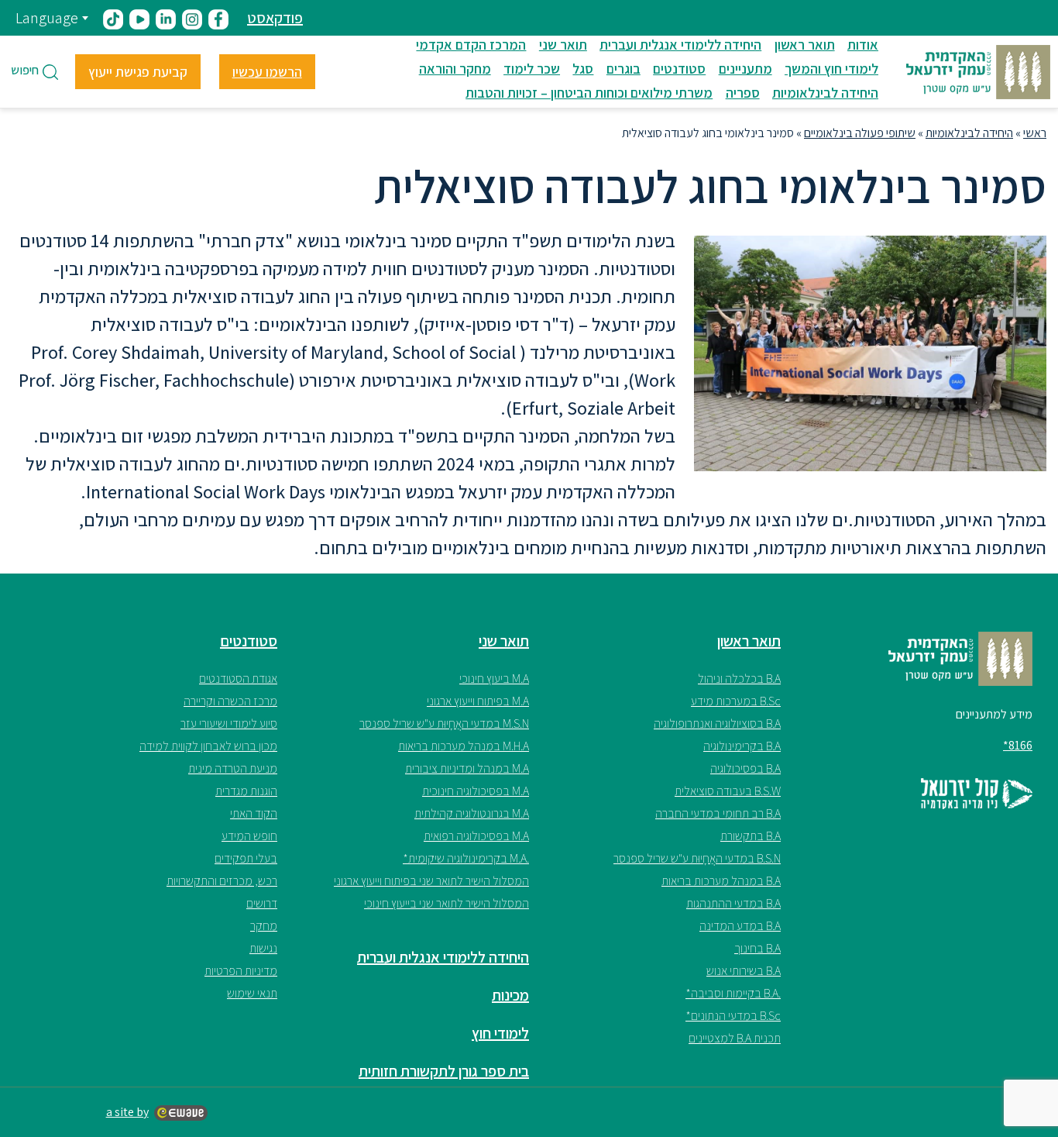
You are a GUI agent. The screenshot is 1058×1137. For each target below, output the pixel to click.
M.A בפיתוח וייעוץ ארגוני (478, 701)
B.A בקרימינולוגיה (742, 746)
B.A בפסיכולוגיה (745, 768)
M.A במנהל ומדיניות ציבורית (467, 768)
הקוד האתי (253, 813)
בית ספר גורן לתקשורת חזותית (444, 1071)
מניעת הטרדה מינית (232, 768)
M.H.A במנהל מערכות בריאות (463, 746)
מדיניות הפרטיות (240, 971)
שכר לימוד (531, 69)
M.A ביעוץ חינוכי (494, 678)
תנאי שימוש (252, 993)
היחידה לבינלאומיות (825, 93)
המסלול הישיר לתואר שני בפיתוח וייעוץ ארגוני (431, 881)
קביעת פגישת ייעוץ (137, 72)
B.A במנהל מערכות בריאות (721, 881)
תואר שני (563, 44)
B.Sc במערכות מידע (736, 701)
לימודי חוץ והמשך (831, 69)
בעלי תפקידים (246, 858)
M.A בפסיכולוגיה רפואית (476, 836)
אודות (862, 44)
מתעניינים (745, 69)
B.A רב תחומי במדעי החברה (718, 813)
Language (46, 18)
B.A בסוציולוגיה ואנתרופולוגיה (717, 723)
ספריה (743, 93)
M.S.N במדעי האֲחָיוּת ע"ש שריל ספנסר (444, 723)
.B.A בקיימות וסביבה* (733, 993)
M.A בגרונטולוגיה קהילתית (471, 813)
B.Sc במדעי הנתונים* (733, 1016)
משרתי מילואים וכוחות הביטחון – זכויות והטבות (589, 93)
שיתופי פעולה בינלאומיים (859, 133)
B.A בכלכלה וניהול (739, 678)
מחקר (263, 926)
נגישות (263, 948)
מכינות (510, 995)
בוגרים (623, 69)
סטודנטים (679, 69)
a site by (127, 1112)
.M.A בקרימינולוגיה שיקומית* (466, 858)
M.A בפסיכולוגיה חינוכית (475, 791)
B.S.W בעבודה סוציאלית (728, 791)
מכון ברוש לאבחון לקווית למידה (208, 746)
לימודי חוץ (500, 1033)
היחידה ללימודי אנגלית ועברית (680, 44)
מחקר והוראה (455, 69)
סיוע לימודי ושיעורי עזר (228, 723)
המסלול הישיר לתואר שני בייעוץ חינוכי (446, 903)
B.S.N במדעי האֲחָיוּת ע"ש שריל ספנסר (697, 858)
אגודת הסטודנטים (238, 678)
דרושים (261, 903)
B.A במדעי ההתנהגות (733, 903)
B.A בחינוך (757, 948)
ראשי (1034, 133)
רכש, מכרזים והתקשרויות (222, 881)
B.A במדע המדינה (740, 926)
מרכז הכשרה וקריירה (230, 701)
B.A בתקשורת (750, 836)
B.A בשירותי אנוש (743, 971)
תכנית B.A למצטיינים (735, 1038)
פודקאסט (275, 18)
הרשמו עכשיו (267, 72)
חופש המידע (249, 836)
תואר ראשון (805, 44)
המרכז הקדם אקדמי (471, 44)
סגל (582, 69)
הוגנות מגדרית (246, 791)
